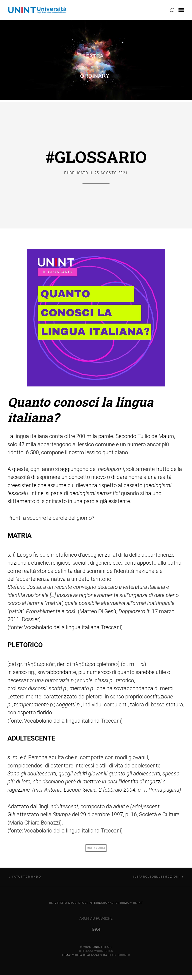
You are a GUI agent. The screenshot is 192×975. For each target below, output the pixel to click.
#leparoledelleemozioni (156, 876)
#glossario (96, 848)
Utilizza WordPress (96, 951)
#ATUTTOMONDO (26, 876)
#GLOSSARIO (96, 156)
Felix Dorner (119, 955)
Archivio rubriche (96, 918)
